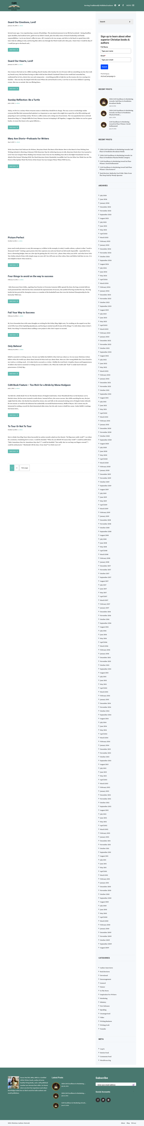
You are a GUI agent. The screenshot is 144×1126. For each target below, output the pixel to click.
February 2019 (105, 512)
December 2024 (105, 249)
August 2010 (104, 902)
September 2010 (105, 898)
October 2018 (104, 528)
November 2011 (105, 844)
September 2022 (105, 352)
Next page (24, 468)
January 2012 (104, 837)
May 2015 (103, 684)
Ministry (103, 1002)
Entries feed (104, 1053)
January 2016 (104, 654)
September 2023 (105, 306)
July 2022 (103, 360)
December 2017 (105, 566)
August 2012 (104, 810)
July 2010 (103, 906)
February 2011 (105, 879)
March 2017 (104, 600)
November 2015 (105, 661)
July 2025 (103, 222)
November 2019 (105, 478)
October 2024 (105, 256)
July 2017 (103, 585)
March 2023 (104, 329)
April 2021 (103, 413)
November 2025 (105, 211)
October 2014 (104, 711)
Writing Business (106, 1021)
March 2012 (104, 829)
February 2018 (105, 558)
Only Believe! (15, 346)
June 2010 (103, 909)
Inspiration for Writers (108, 994)
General (103, 983)
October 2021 (104, 390)
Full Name (104, 47)
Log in (102, 1049)
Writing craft (104, 1025)
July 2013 (103, 768)
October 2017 (104, 573)
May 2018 (103, 547)
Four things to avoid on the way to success (30, 276)
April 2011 (103, 871)
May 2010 (103, 913)
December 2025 (105, 207)
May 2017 (103, 592)
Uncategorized (105, 1013)
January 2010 (104, 928)
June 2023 (103, 318)
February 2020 (105, 466)
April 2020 (104, 459)
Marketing (103, 998)
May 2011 (103, 867)
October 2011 (104, 848)
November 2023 (105, 298)
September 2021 (105, 394)
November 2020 (105, 432)
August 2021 (104, 398)
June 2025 (103, 226)
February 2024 (105, 287)
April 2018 (103, 550)
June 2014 (103, 726)
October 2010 (104, 894)
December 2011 (105, 841)
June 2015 (103, 680)
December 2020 (105, 428)
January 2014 (104, 745)
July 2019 (103, 493)
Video (102, 1017)
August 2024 (104, 264)
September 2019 (105, 486)
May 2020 (103, 455)
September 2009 (106, 944)
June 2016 (103, 634)
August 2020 (104, 444)
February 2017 (105, 604)
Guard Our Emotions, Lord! (22, 22)
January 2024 (104, 291)
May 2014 (103, 730)
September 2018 (105, 531)
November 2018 (105, 524)
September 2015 (105, 669)
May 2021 (103, 409)
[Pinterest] (115, 5)
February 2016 (105, 650)
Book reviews (105, 971)
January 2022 (104, 379)
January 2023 (104, 337)
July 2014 (103, 722)
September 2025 (105, 214)
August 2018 (104, 535)
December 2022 (105, 340)
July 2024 (103, 268)
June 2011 (103, 864)
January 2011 (104, 883)
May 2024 (103, 276)
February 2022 (105, 375)
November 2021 (105, 386)
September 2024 (105, 260)
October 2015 (104, 665)
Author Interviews (106, 968)
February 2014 (105, 741)
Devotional (104, 975)
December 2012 (105, 795)
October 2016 (104, 619)
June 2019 (103, 497)
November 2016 (105, 615)
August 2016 (104, 627)
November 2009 (105, 936)
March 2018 (104, 554)
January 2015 (104, 699)
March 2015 (104, 692)
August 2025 (104, 218)
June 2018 (103, 543)
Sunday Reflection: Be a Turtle (24, 99)
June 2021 (103, 405)
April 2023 (103, 325)
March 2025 (104, 237)
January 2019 (104, 516)
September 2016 (105, 623)
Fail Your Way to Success (21, 312)
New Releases (105, 1006)
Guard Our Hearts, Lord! (20, 61)
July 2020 (103, 447)
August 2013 (104, 764)
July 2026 (103, 195)
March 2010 (104, 921)
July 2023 (103, 314)
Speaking (103, 1010)
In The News (104, 991)
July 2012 (103, 814)
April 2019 (103, 505)
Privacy (133, 1123)
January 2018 (104, 562)
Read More (12, 50)
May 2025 (103, 230)
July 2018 (103, 539)
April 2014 (103, 734)
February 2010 (105, 925)
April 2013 (103, 780)
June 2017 (103, 589)
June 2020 (103, 451)
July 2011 (103, 860)
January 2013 (104, 791)
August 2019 (104, 489)
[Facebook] (123, 5)
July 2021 (103, 402)
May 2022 (103, 367)
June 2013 (103, 772)
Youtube (103, 1029)
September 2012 (105, 806)
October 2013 (104, 757)
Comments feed (105, 1056)
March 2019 (104, 508)
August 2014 (104, 718)
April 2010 (103, 917)
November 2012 (105, 799)
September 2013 (105, 760)
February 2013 (105, 787)
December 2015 (105, 657)
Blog (128, 1123)
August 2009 (104, 948)
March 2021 (104, 417)
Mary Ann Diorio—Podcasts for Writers (28, 138)
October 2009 (105, 940)
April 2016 (103, 642)
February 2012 (105, 833)
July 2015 (103, 676)
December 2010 (105, 886)
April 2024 (103, 279)
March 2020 (104, 463)
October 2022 (104, 348)
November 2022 (105, 344)
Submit (104, 67)
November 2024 (105, 253)
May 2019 (103, 501)
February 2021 (105, 421)
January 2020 (104, 470)
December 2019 (105, 474)
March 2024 (104, 283)
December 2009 (105, 932)
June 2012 (103, 818)
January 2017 (104, 608)
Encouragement (105, 979)
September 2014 (105, 715)
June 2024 (103, 272)
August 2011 (104, 856)
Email (103, 56)
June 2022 (103, 363)
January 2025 (104, 245)
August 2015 (104, 673)
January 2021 (104, 424)
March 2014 (104, 738)
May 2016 (103, 638)
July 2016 (103, 631)
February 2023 (105, 333)
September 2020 (106, 440)
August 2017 (104, 581)
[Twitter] (119, 5)
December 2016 (105, 612)
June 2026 (103, 199)
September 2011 (105, 852)
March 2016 (104, 646)
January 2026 (104, 203)
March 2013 (104, 783)
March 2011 (104, 875)
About (123, 1123)
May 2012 (103, 822)
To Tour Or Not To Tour (20, 426)
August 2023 (104, 310)
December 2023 (105, 295)
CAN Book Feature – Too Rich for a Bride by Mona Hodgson (39, 385)
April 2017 (103, 596)
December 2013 (105, 749)
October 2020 (105, 436)
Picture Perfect (16, 237)
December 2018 (105, 520)
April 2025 (103, 233)
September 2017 (105, 577)
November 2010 (105, 890)
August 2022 (104, 356)
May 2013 (103, 776)
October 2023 (104, 302)
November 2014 (105, 707)
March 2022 (104, 371)
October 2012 (104, 802)
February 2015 (105, 696)
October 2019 (104, 482)
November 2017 (105, 570)
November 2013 (105, 753)
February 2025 (105, 241)
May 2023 (103, 321)
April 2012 (103, 825)
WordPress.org (105, 1060)
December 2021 (105, 382)
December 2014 (105, 703)
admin (21, 25)
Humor (102, 987)
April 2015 (103, 688)
